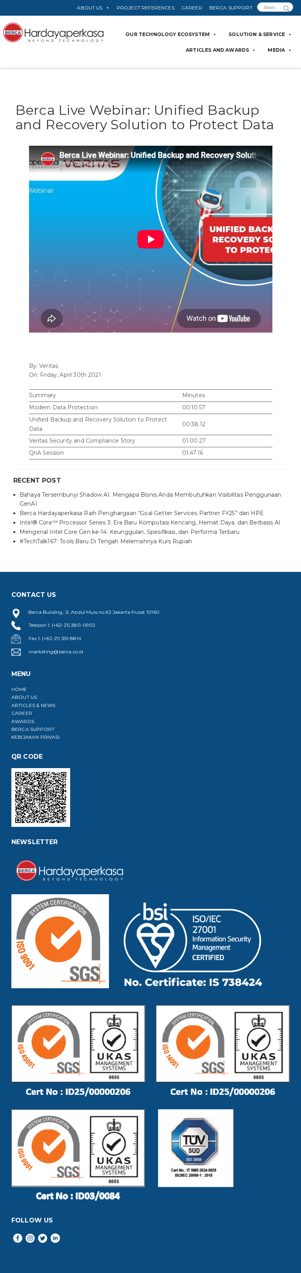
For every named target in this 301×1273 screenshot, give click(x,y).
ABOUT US (89, 8)
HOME (19, 689)
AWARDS (22, 721)
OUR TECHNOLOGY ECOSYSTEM (167, 34)
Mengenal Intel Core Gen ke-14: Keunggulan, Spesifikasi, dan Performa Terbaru (129, 531)
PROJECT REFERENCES (145, 8)
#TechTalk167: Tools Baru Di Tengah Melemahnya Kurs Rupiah (106, 541)
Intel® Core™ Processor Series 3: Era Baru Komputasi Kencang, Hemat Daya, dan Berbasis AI (150, 522)
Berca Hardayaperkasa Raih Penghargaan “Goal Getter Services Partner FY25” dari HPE (142, 513)
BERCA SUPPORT (230, 8)
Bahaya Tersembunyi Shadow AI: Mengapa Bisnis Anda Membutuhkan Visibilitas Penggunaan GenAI (150, 499)
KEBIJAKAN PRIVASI (35, 737)
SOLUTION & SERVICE (256, 34)
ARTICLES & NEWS (33, 705)
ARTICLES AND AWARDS (217, 50)
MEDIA (276, 50)
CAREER (191, 8)
